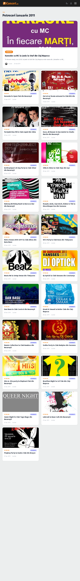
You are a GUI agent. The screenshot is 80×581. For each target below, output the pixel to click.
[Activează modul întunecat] (67, 3)
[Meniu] (75, 3)
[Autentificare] (71, 3)
